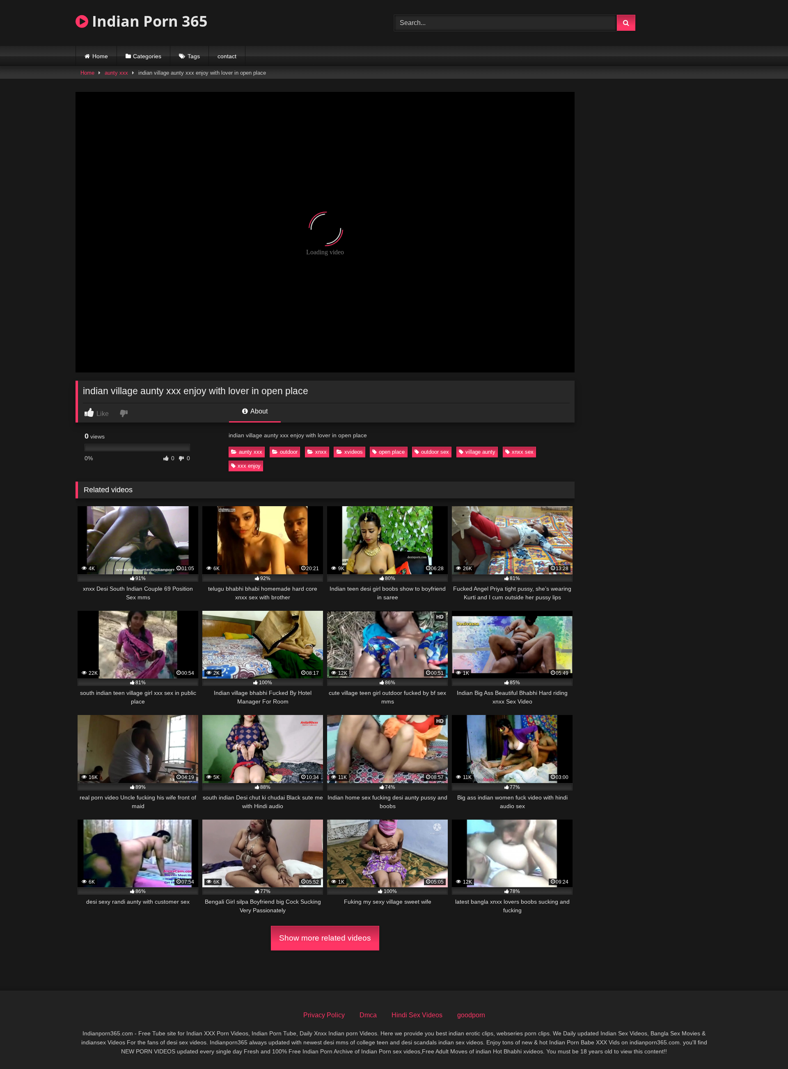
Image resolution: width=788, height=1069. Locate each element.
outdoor (289, 452)
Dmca (368, 1015)
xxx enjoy (249, 466)
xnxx (321, 452)
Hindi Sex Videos (417, 1015)
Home (100, 56)
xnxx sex (523, 452)
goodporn (471, 1015)
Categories (147, 56)
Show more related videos (325, 938)
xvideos (353, 452)
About (258, 411)
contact (227, 56)
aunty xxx (116, 73)
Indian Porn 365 (148, 21)
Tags (194, 56)
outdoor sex (435, 452)
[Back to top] (763, 1045)
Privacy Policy (324, 1015)
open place (392, 452)
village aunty (480, 452)
